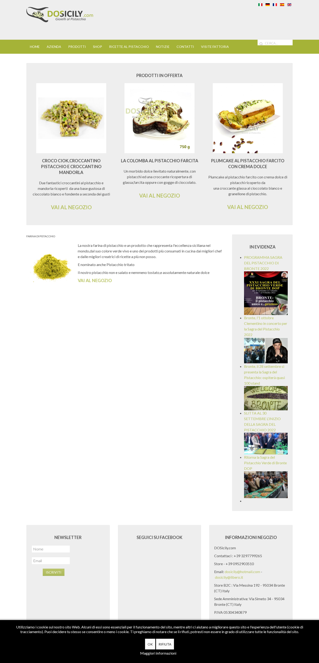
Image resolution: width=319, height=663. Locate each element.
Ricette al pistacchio (129, 47)
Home (35, 47)
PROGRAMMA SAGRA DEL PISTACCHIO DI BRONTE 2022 (263, 263)
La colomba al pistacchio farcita (159, 160)
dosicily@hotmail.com (242, 571)
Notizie (163, 47)
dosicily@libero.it (229, 577)
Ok (150, 644)
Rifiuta (165, 644)
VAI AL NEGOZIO (71, 207)
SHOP (97, 47)
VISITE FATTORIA (215, 47)
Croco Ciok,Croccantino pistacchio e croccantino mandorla (71, 166)
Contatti (185, 47)
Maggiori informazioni (158, 653)
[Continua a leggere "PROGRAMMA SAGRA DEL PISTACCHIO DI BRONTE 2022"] (266, 293)
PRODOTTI (77, 47)
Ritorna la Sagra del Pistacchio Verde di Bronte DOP (265, 463)
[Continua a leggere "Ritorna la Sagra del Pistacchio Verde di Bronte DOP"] (266, 484)
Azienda (54, 47)
